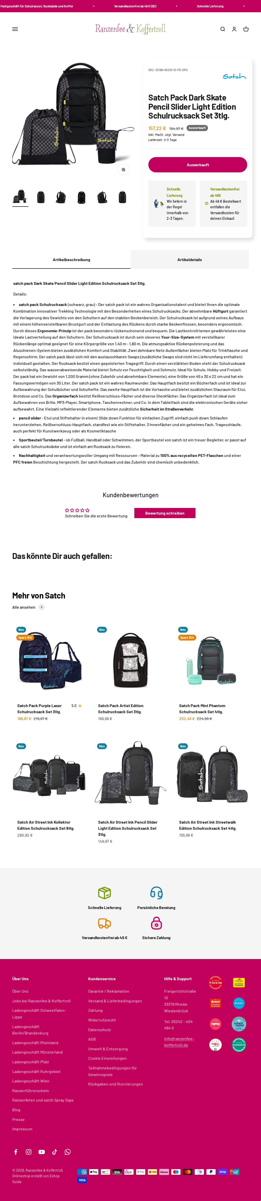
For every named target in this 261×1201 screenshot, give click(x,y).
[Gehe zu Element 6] (122, 198)
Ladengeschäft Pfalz (30, 1061)
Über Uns (20, 991)
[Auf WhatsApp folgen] (67, 1151)
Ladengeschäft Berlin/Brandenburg (30, 1030)
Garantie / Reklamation (108, 991)
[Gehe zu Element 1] (20, 198)
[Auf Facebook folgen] (15, 1151)
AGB (92, 1039)
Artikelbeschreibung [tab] (71, 259)
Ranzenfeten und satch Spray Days (43, 1099)
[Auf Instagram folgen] (28, 1151)
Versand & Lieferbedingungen (115, 1000)
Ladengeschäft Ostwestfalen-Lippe (39, 1013)
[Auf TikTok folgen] (54, 1151)
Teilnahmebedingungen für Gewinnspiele (112, 1071)
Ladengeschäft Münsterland (37, 1052)
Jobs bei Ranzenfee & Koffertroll (41, 1000)
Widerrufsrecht (102, 1019)
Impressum (22, 1128)
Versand (178, 135)
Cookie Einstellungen (107, 1058)
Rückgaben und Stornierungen (115, 1083)
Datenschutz (99, 1029)
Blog (16, 1109)
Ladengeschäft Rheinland (35, 1042)
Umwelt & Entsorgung (108, 1048)
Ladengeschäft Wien (30, 1080)
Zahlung (95, 1010)
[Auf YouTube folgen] (41, 1151)
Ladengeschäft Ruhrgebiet (36, 1071)
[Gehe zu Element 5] (102, 198)
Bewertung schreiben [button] (165, 512)
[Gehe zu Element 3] (61, 198)
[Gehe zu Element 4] (81, 198)
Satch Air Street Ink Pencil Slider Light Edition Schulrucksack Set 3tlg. (128, 828)
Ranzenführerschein (30, 1090)
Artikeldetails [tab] (189, 259)
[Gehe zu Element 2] (41, 198)
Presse (18, 1119)
